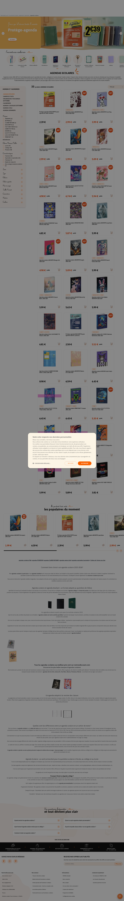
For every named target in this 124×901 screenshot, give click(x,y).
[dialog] (62, 450)
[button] (41, 463)
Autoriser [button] (84, 463)
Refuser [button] (70, 463)
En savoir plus (70, 459)
